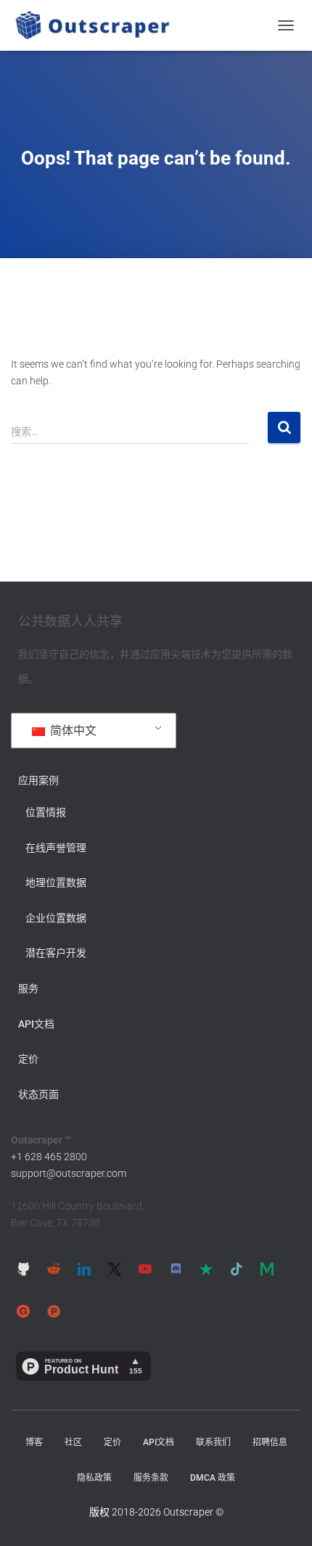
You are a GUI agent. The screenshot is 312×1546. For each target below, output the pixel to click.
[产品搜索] (53, 1310)
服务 (28, 988)
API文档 (36, 1024)
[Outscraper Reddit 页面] (53, 1269)
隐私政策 (94, 1478)
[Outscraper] (98, 25)
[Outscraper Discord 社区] (175, 1269)
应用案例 (38, 780)
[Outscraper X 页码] (114, 1269)
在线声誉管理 (55, 847)
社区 (73, 1442)
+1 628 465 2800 (49, 1156)
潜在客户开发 (55, 953)
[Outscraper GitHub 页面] (23, 1269)
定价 (28, 1059)
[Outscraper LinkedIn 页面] (84, 1269)
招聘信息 (270, 1442)
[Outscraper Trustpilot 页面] (206, 1269)
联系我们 (213, 1442)
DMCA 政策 (212, 1478)
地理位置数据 (55, 882)
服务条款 (151, 1478)
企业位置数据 (55, 918)
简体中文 (72, 730)
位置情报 (45, 812)
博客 (34, 1442)
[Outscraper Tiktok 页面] (236, 1269)
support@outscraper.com (68, 1173)
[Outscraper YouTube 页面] (145, 1269)
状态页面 (38, 1094)
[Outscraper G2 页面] (23, 1310)
